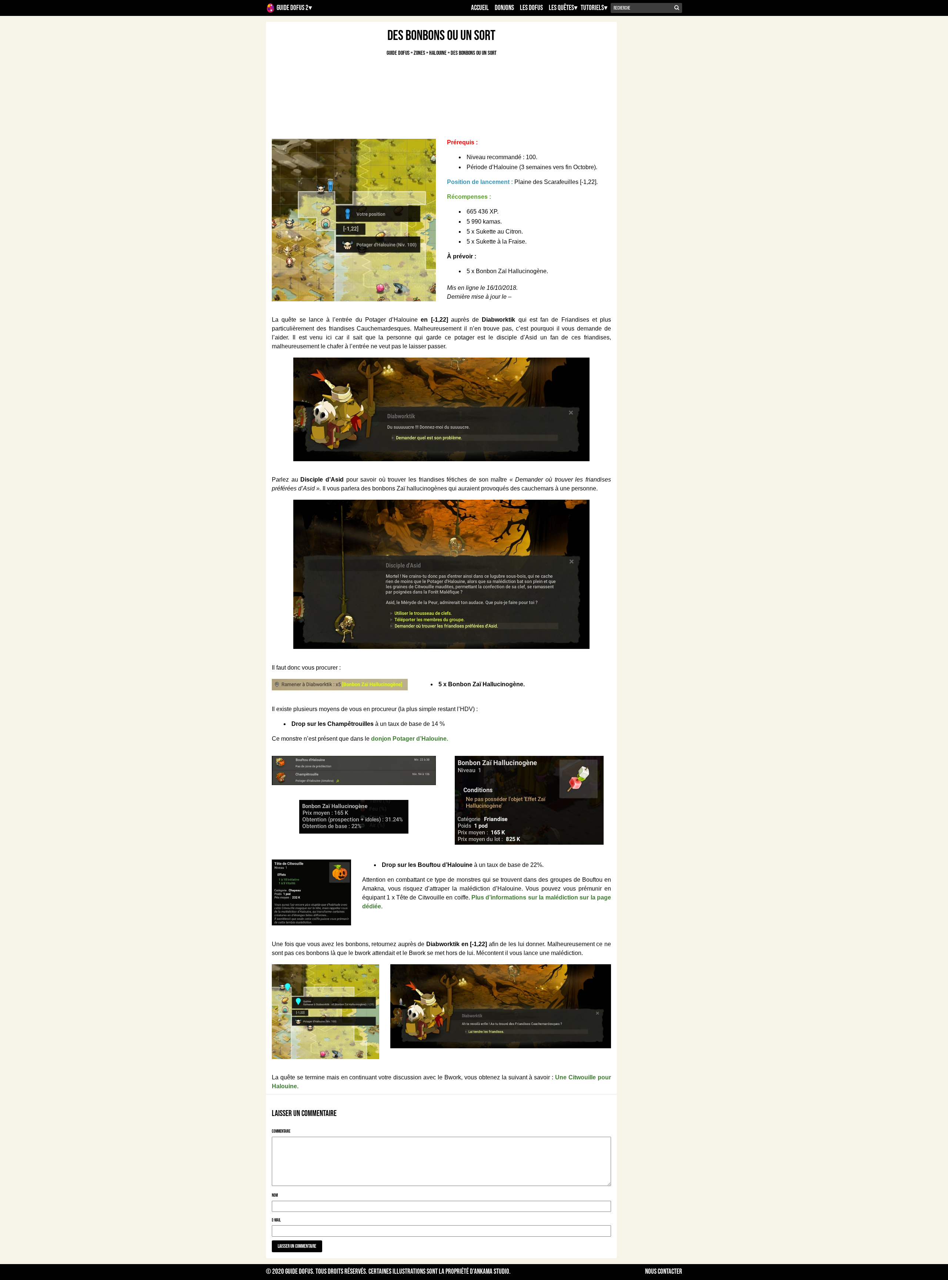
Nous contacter (663, 1272)
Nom (275, 1195)
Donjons (504, 8)
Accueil (480, 8)
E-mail (276, 1220)
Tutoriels (592, 8)
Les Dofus (531, 8)
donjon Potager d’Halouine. (409, 739)
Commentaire (281, 1131)
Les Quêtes (561, 8)
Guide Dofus (299, 1271)
